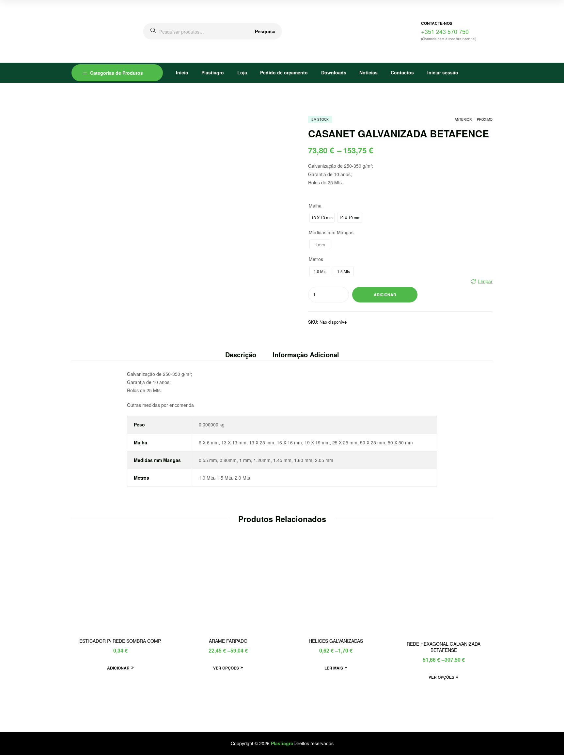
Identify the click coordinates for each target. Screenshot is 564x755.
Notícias (368, 72)
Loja (242, 72)
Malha (315, 205)
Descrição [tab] (240, 354)
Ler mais (333, 668)
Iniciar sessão (442, 72)
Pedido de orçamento (284, 72)
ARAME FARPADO (228, 641)
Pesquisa (265, 31)
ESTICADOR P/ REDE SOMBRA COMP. (120, 641)
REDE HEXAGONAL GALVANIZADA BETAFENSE (443, 647)
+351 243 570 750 (445, 31)
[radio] (322, 218)
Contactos (402, 72)
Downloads (333, 72)
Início (182, 72)
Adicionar (385, 295)
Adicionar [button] (118, 668)
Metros (316, 259)
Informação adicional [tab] (306, 354)
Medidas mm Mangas (331, 232)
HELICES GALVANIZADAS (336, 641)
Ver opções (226, 668)
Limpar (485, 281)
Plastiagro (212, 72)
